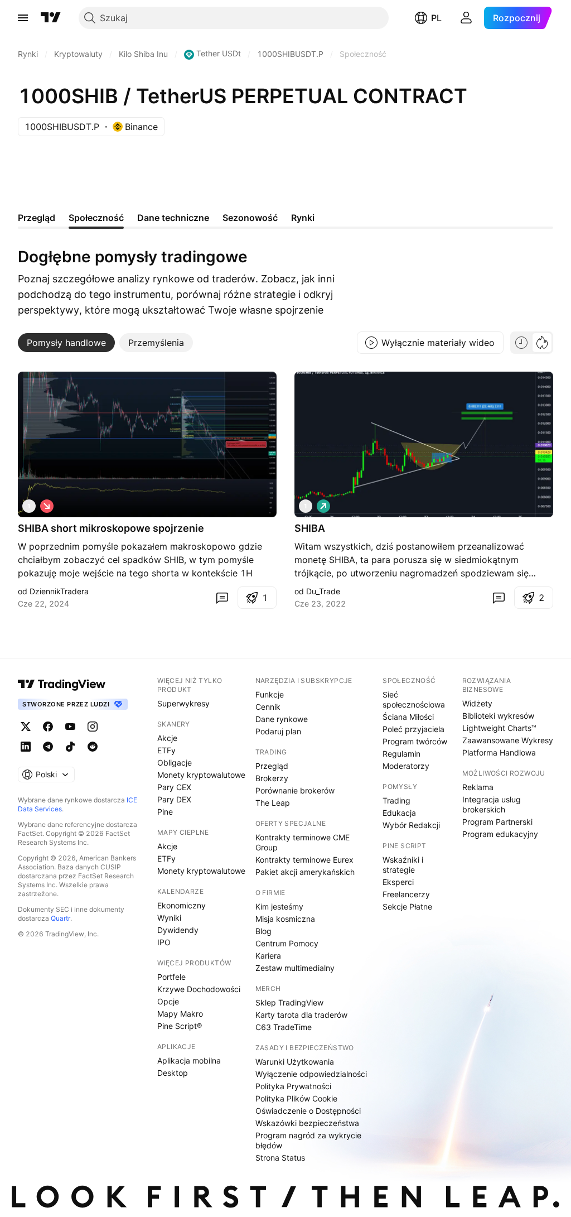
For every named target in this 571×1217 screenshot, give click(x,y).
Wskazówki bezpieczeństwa (307, 1123)
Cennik (267, 706)
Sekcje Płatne (407, 906)
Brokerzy (271, 778)
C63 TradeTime (283, 1027)
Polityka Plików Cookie (296, 1098)
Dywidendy (178, 930)
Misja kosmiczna (285, 918)
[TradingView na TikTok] (70, 746)
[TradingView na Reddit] (92, 746)
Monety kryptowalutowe (201, 775)
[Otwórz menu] (23, 18)
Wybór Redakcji (411, 825)
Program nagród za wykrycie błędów (308, 1140)
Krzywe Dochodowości (198, 989)
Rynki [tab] (302, 217)
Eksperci (398, 882)
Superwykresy (183, 703)
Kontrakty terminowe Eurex (304, 859)
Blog (263, 931)
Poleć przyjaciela (413, 729)
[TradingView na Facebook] (48, 726)
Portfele (171, 977)
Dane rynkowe (281, 719)
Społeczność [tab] (96, 217)
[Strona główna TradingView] (51, 18)
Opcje (168, 1001)
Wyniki (169, 917)
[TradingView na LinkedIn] (25, 746)
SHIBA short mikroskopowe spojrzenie (111, 528)
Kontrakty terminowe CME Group (302, 842)
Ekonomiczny (181, 905)
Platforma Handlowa (499, 752)
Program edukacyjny (500, 834)
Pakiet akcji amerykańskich (305, 872)
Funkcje (269, 694)
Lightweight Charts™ (499, 728)
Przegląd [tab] (36, 217)
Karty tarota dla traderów (301, 1014)
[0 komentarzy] (222, 597)
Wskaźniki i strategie (403, 864)
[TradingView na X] (25, 726)
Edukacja (399, 812)
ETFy (166, 750)
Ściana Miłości (408, 716)
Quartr (60, 918)
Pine (165, 811)
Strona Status (280, 1157)
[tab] (66, 342)
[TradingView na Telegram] (48, 746)
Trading (396, 800)
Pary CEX (174, 787)
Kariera (268, 955)
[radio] (521, 342)
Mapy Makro (180, 1013)
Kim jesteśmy (279, 906)
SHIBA (309, 528)
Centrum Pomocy (286, 943)
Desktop (172, 1072)
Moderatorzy (406, 766)
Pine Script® (179, 1026)
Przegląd (271, 766)
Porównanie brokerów (295, 790)
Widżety (477, 703)
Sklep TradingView (289, 1002)
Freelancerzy (406, 894)
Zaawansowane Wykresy (507, 740)
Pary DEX (174, 799)
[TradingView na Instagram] (92, 726)
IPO (164, 942)
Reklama (477, 787)
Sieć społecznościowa (414, 699)
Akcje (167, 738)
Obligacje (174, 762)
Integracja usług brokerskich (491, 804)
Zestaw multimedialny (295, 968)
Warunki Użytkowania (294, 1061)
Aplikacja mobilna (189, 1060)
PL (436, 17)
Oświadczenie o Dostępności (308, 1110)
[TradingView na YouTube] (70, 726)
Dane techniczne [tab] (173, 217)
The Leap (272, 802)
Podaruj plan (278, 731)
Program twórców (415, 741)
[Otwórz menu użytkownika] (466, 18)
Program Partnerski (497, 821)
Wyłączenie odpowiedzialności (311, 1074)
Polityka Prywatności (293, 1086)
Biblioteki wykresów (498, 715)
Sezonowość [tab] (250, 217)
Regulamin (401, 753)
